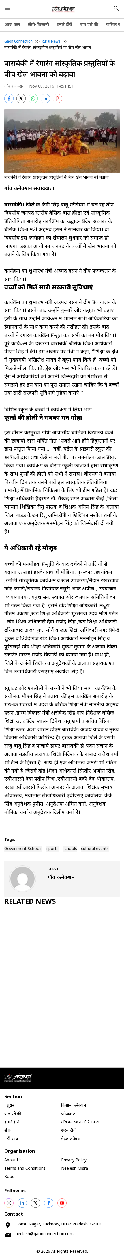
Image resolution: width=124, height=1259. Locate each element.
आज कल (12, 25)
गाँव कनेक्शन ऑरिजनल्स (80, 1122)
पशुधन (9, 1106)
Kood (9, 1177)
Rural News (51, 41)
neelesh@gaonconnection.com (45, 1234)
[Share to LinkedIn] (45, 98)
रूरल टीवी (69, 1131)
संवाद (8, 1131)
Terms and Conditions (25, 1168)
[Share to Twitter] (21, 98)
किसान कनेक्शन (73, 1106)
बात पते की (89, 25)
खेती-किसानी (38, 25)
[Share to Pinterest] (57, 98)
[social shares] (9, 1203)
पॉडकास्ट (68, 1114)
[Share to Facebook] (9, 98)
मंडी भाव (11, 1139)
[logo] (63, 9)
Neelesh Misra (74, 1168)
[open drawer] (7, 8)
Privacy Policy (74, 1160)
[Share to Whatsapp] (33, 98)
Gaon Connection (18, 41)
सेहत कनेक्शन (72, 1139)
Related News (30, 902)
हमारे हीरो (64, 25)
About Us (13, 1160)
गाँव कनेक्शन (14, 86)
